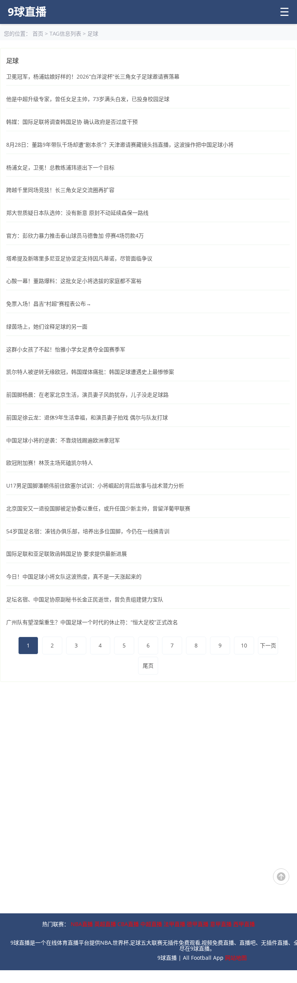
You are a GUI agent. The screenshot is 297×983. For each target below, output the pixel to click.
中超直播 (151, 924)
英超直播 (105, 924)
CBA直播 (128, 924)
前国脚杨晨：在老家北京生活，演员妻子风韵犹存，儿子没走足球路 (87, 394)
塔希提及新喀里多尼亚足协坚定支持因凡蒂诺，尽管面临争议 (79, 258)
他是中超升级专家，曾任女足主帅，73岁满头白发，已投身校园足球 (87, 99)
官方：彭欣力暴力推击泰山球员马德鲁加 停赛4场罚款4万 (75, 235)
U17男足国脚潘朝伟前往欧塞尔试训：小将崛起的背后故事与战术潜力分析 (95, 485)
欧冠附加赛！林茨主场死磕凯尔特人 (49, 462)
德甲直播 (197, 924)
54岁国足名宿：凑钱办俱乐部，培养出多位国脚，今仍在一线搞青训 (87, 531)
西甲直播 (244, 924)
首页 (37, 33)
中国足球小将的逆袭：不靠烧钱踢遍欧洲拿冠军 (63, 440)
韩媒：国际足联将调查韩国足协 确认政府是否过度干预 (72, 121)
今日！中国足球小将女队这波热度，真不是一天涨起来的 (74, 576)
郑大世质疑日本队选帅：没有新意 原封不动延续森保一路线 (77, 212)
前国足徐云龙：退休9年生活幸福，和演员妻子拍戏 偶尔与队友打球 (87, 417)
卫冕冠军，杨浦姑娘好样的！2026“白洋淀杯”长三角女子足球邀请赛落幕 (92, 76)
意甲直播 (221, 924)
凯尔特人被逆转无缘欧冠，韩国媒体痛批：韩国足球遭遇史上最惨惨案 (90, 371)
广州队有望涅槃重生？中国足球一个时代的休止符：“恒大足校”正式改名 (92, 622)
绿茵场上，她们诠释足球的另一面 (46, 326)
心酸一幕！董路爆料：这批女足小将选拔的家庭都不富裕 (74, 280)
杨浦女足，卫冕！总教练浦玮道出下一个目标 (60, 167)
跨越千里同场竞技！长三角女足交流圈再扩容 (60, 190)
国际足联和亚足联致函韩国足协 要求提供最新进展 (66, 553)
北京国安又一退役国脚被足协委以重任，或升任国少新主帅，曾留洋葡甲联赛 (98, 508)
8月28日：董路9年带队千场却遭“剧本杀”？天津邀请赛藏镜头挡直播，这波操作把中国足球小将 (120, 144)
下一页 (268, 645)
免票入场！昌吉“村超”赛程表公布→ (48, 303)
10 (244, 645)
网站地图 (236, 957)
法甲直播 (174, 924)
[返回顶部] (281, 876)
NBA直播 (82, 924)
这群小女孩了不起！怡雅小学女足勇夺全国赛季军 (65, 349)
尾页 (148, 665)
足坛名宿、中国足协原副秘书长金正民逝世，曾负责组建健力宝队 (84, 599)
